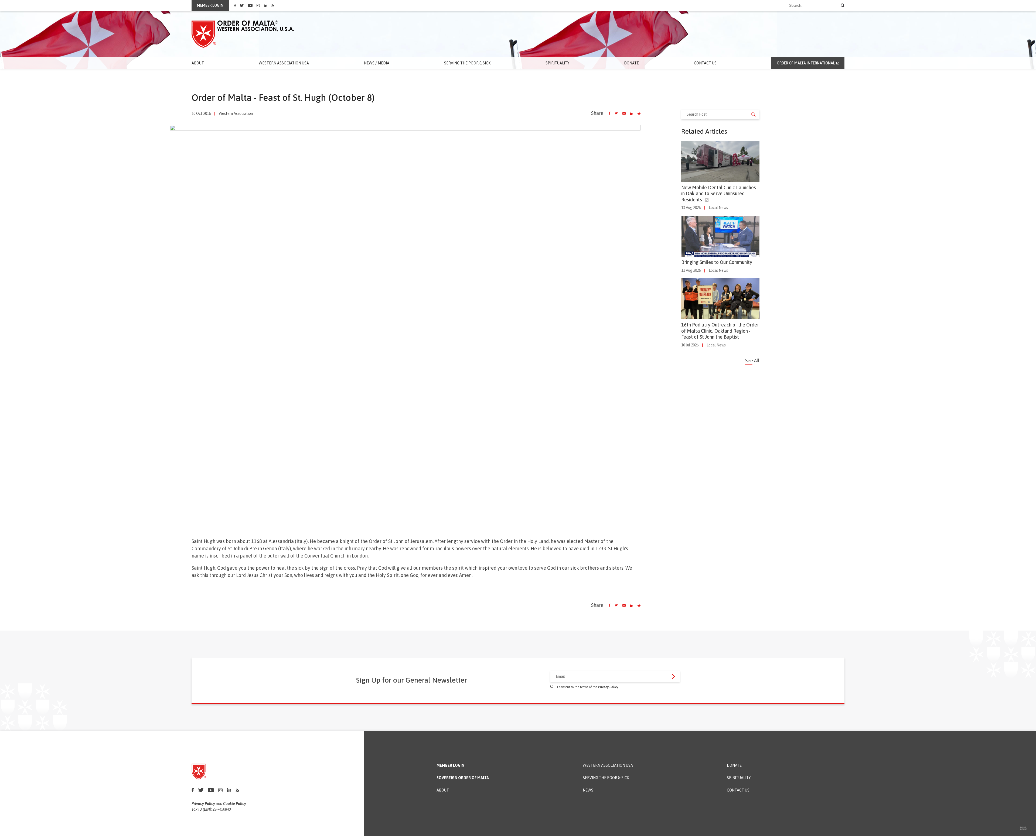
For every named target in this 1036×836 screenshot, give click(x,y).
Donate (631, 63)
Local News (718, 207)
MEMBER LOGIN (210, 5)
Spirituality (557, 63)
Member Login (450, 765)
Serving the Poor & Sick (467, 63)
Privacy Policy (608, 687)
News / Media (376, 63)
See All (752, 360)
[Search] (842, 5)
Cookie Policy (234, 803)
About (198, 63)
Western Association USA (284, 63)
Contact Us (705, 63)
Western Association (236, 113)
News (588, 790)
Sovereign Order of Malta (463, 778)
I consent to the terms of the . (588, 687)
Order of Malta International (806, 63)
